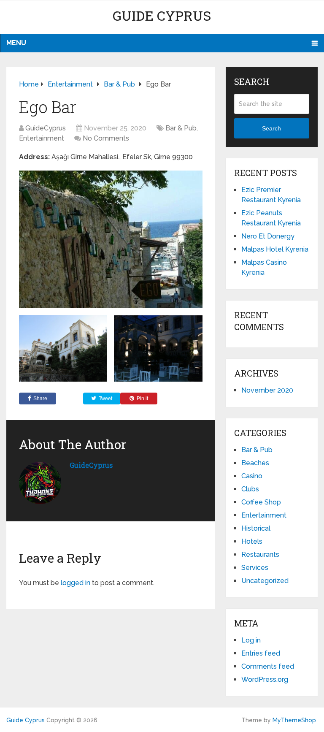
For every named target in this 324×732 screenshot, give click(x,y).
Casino (251, 476)
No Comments (106, 138)
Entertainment (41, 138)
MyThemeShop (294, 720)
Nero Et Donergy (267, 236)
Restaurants (260, 554)
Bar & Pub (181, 128)
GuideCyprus (45, 128)
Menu (16, 43)
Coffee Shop (261, 502)
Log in (251, 640)
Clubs (250, 489)
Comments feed (267, 666)
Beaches (255, 463)
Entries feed (260, 653)
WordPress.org (264, 679)
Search (271, 128)
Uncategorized (265, 581)
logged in (75, 583)
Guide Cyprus (162, 15)
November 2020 (267, 390)
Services (254, 568)
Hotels (251, 541)
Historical (255, 528)
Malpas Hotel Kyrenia (274, 249)
